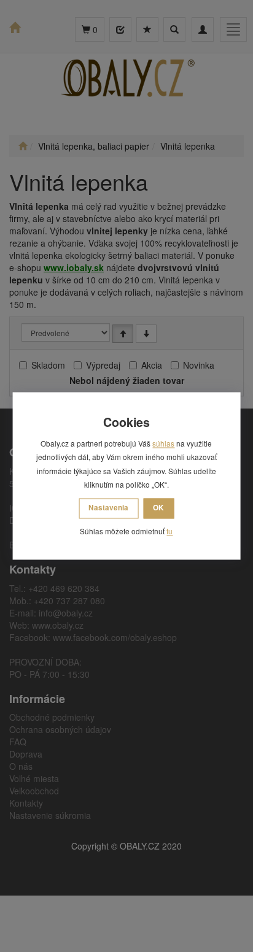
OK (158, 507)
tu (169, 531)
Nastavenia (108, 507)
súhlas (163, 444)
